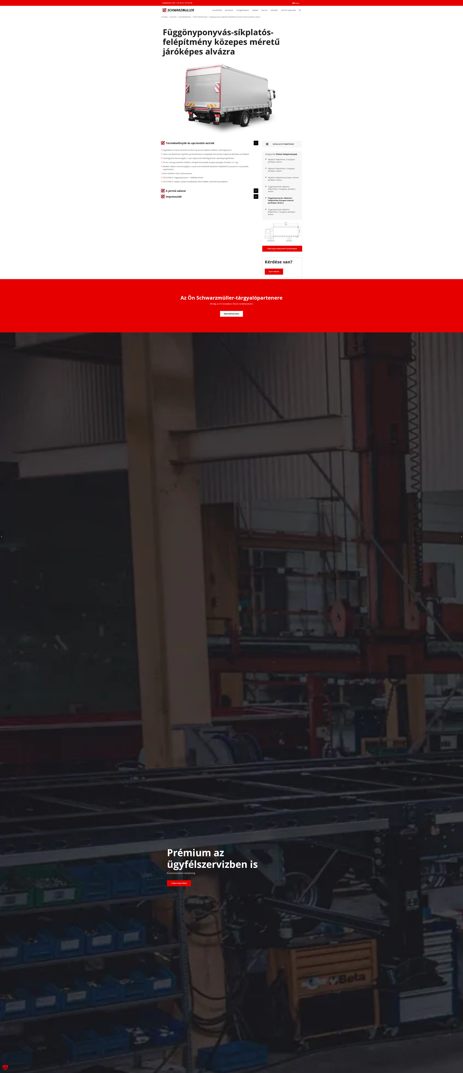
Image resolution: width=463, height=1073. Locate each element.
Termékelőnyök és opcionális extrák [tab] (190, 143)
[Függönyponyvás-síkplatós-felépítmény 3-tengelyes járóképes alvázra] (461, 536)
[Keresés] (299, 10)
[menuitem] (296, 3)
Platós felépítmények (200, 17)
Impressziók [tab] (174, 196)
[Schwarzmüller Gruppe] (178, 10)
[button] (5, 1067)
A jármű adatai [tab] (176, 191)
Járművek (173, 17)
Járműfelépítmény (185, 17)
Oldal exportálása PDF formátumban (282, 249)
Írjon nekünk (274, 271)
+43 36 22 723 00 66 (184, 3)
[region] (209, 167)
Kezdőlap (164, 17)
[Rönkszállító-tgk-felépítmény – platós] (2, 536)
